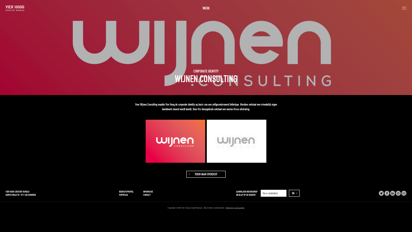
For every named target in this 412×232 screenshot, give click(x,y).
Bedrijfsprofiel (126, 191)
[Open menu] (404, 8)
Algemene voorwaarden (235, 208)
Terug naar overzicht (206, 174)
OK (293, 193)
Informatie (148, 191)
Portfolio (123, 194)
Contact (146, 194)
